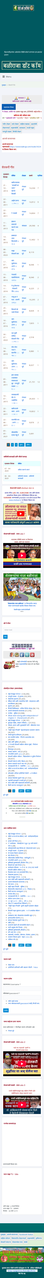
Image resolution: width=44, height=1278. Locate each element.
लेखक (24, 175)
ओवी (9, 922)
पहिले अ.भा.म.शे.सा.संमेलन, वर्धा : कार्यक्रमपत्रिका (23, 768)
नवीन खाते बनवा (13, 1001)
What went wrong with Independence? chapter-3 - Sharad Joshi (23, 716)
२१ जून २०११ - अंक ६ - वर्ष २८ (18, 901)
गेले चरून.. (11, 884)
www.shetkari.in (15, 500)
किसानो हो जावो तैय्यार (15, 865)
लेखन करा (11, 965)
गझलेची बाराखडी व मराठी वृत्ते (17, 780)
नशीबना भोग (12, 939)
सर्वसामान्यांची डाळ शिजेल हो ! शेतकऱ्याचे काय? (22, 848)
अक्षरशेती (34, 124)
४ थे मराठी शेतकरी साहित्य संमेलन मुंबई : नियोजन (23, 744)
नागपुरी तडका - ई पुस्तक (15, 696)
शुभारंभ (10, 706)
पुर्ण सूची (5, 795)
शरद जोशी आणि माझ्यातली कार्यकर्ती (19, 782)
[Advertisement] (22, 29)
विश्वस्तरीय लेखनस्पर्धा (19, 1238)
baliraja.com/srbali (22, 609)
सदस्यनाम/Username (12, 984)
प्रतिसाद (40, 175)
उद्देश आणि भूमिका (13, 742)
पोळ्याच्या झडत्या (13, 699)
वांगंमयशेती (23, 661)
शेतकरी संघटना (6, 1242)
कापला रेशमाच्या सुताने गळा (16, 778)
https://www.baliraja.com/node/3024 (25, 146)
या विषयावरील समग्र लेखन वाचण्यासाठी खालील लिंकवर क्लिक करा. (22, 604)
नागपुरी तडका (7, 131)
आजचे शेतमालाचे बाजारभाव (16, 710)
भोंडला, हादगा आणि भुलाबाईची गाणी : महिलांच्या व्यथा (24, 725)
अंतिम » (28, 445)
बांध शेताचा (11, 855)
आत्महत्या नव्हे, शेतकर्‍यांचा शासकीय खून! (20, 915)
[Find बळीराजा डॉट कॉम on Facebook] (22, 654)
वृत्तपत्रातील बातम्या (14, 918)
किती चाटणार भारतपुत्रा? (15, 785)
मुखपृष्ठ (4, 85)
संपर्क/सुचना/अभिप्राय (15, 734)
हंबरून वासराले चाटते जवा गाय (17, 763)
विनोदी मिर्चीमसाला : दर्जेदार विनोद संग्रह (20, 708)
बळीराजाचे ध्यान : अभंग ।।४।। (15, 411)
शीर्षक (13, 175)
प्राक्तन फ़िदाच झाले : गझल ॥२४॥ (19, 937)
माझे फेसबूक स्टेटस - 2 (15, 720)
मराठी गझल (30, 128)
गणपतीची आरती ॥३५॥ (15, 754)
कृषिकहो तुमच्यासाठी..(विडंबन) (17, 930)
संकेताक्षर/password (11, 993)
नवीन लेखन (6, 124)
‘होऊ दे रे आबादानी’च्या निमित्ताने (17, 903)
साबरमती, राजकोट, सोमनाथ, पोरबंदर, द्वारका (21, 934)
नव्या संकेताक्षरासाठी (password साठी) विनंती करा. (24, 1003)
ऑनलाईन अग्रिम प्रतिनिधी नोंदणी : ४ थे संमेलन (22, 773)
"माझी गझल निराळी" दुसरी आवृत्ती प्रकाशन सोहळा (23, 906)
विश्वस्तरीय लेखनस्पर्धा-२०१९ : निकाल (20, 889)
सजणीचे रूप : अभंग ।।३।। (15, 422)
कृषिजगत (39, 1238)
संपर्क (25, 1242)
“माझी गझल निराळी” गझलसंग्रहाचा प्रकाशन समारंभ (23, 730)
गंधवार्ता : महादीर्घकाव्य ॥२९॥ (15, 277)
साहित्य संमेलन (5, 1238)
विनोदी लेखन (17, 131)
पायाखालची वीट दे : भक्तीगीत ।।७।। (20, 766)
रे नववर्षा (14, 213)
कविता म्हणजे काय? (24, 469)
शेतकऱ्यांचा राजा (17, 1242)
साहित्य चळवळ (24, 124)
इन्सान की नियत (13, 841)
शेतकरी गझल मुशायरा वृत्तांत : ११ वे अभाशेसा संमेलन (24, 910)
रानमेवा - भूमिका (13, 713)
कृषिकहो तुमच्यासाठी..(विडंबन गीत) (18, 862)
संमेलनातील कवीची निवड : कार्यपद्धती (19, 858)
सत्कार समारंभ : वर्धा (14, 751)
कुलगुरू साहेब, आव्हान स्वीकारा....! (18, 722)
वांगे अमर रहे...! (12, 932)
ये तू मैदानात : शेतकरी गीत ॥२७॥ (15, 288)
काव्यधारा (22, 128)
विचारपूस (10, 749)
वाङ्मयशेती (14, 128)
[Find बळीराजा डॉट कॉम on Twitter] (27, 654)
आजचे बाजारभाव (12, 1234)
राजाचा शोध (11, 894)
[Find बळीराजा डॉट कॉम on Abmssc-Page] (16, 654)
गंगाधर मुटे (11, 1031)
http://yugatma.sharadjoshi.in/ (22, 1270)
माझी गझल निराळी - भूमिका (16, 886)
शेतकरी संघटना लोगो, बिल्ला (16, 761)
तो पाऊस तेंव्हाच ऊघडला (15, 853)
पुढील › (21, 445)
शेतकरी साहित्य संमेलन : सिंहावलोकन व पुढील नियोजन (24, 756)
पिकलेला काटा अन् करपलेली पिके (18, 872)
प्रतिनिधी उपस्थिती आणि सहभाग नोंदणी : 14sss (23, 967)
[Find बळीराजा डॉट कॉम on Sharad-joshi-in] (11, 654)
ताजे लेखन (15, 124)
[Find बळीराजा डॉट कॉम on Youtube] (32, 654)
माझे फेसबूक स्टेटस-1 (14, 694)
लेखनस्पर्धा (6, 128)
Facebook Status (26, 1234)
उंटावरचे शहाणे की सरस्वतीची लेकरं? (19, 925)
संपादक (24, 225)
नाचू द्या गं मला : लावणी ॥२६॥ (15, 300)
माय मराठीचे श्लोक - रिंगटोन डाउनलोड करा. (21, 737)
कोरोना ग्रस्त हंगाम (14, 898)
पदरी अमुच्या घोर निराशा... (16, 927)
